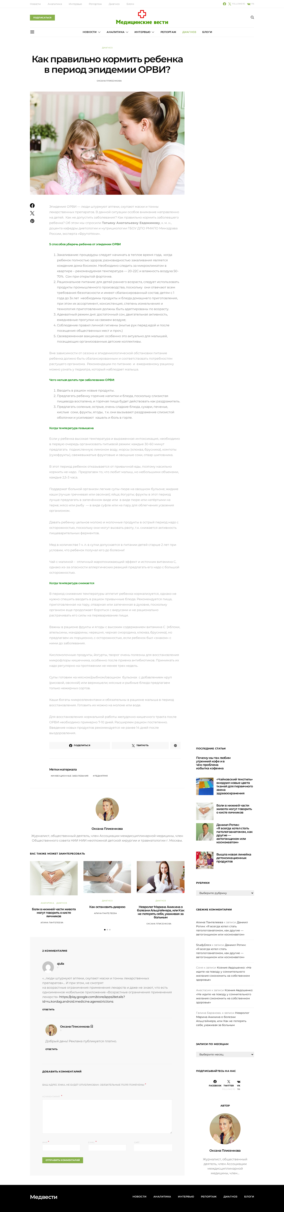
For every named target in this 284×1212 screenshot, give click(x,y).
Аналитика (55, 3)
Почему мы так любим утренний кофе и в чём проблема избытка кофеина (213, 763)
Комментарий (51, 1096)
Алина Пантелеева (52, 922)
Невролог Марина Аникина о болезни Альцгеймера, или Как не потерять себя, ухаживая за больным (160, 912)
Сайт (137, 1142)
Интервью (75, 3)
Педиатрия (101, 776)
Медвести (44, 1197)
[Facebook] (224, 3)
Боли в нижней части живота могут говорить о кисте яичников (54, 912)
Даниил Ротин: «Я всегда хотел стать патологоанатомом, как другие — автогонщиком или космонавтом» (234, 833)
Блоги (130, 3)
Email (92, 1142)
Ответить (48, 1009)
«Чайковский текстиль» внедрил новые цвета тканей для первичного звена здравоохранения (234, 786)
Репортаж (95, 3)
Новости (35, 3)
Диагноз (114, 3)
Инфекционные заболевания (70, 776)
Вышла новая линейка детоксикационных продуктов (233, 858)
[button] (105, 929)
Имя (45, 1142)
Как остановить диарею (107, 907)
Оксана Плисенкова (109, 81)
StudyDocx (203, 945)
